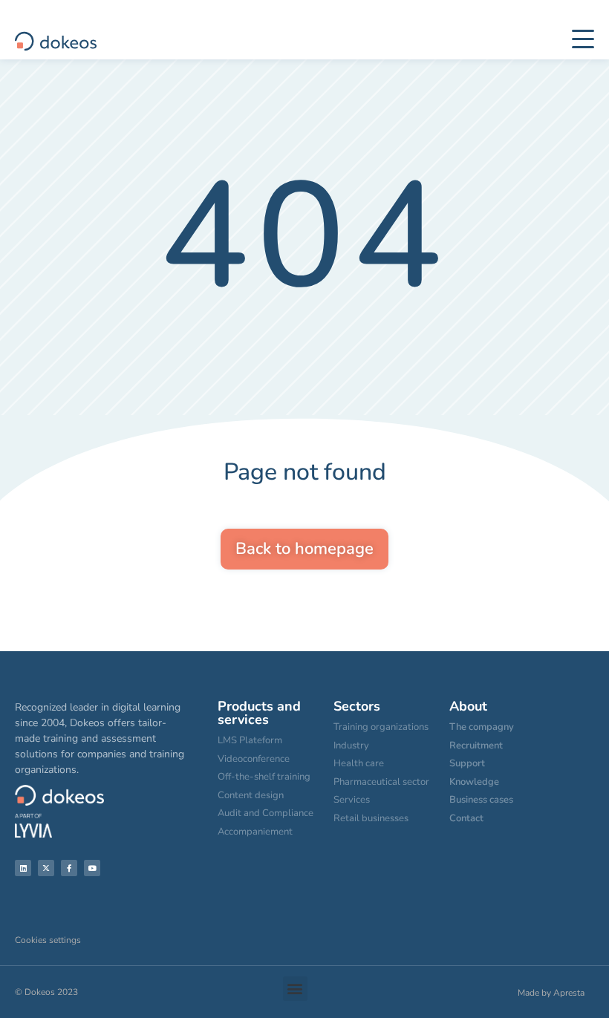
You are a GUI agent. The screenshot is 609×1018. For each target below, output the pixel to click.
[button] (295, 988)
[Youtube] (92, 868)
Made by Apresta (551, 993)
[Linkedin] (23, 868)
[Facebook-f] (69, 868)
